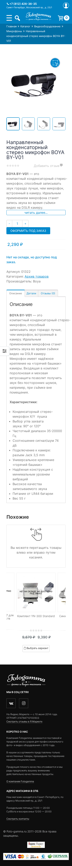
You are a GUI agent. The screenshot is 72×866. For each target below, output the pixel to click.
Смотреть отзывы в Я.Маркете (24, 721)
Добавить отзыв (46, 166)
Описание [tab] (15, 293)
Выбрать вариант (37, 648)
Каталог (25, 26)
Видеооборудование (47, 26)
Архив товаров (37, 276)
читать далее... (36, 213)
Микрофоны (14, 31)
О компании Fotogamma (20, 781)
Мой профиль (66, 5)
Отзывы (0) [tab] (48, 293)
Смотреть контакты (17, 818)
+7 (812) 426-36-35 (23, 3)
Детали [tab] (31, 293)
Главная (11, 26)
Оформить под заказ (28, 231)
